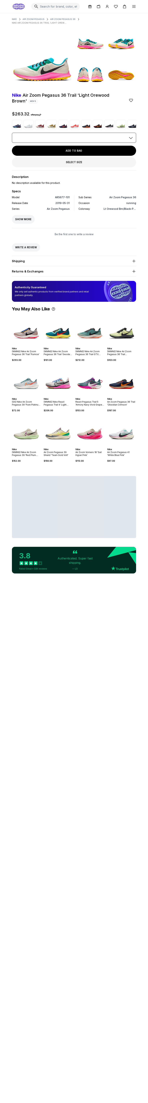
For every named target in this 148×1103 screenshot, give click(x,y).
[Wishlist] (116, 6)
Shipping (18, 261)
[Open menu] (134, 6)
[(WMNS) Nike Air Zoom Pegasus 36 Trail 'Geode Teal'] (58, 329)
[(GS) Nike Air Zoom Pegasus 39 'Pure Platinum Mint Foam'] (26, 379)
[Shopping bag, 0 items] (124, 6)
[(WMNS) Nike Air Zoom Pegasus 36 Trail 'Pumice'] (26, 329)
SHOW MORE (23, 219)
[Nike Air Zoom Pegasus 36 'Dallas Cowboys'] (132, 125)
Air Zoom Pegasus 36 (62, 19)
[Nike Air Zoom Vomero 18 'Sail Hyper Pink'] (89, 430)
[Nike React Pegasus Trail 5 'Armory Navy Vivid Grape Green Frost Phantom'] (89, 379)
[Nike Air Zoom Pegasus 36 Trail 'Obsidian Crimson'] (86, 125)
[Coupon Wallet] (98, 6)
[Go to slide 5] (28, 345)
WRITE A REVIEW (26, 247)
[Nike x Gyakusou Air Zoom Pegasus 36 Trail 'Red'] (40, 125)
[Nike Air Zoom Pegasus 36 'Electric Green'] (121, 125)
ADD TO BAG (74, 150)
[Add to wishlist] (131, 100)
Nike (14, 19)
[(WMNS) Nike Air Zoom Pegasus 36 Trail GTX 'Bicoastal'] (89, 329)
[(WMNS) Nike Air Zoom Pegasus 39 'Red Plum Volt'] (26, 430)
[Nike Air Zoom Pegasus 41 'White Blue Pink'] (121, 430)
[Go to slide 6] (93, 345)
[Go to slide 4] (59, 345)
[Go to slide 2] (24, 345)
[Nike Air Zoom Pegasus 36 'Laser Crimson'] (75, 125)
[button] (53, 309)
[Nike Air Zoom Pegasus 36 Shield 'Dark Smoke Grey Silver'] (109, 125)
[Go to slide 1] (22, 345)
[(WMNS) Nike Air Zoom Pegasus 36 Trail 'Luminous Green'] (121, 329)
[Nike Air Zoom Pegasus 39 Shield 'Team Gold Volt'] (58, 430)
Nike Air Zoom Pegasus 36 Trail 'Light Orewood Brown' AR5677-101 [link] (40, 22)
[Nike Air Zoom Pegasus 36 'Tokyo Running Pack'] (17, 125)
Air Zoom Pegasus (33, 19)
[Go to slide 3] (25, 345)
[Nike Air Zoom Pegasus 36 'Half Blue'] (28, 125)
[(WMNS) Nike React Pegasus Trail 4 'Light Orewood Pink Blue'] (58, 379)
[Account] (107, 6)
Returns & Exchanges (28, 271)
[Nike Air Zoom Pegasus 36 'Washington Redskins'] (98, 125)
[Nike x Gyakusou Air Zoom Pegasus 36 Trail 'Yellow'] (52, 125)
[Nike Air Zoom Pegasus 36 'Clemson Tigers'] (63, 125)
